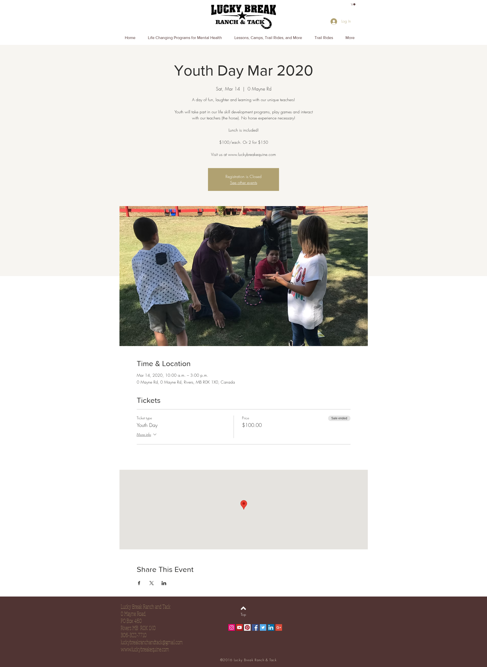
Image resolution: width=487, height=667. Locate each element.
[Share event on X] (151, 583)
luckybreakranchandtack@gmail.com (152, 641)
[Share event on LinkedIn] (164, 583)
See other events (243, 182)
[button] (353, 4)
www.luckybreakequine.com (145, 649)
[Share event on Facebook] (139, 583)
